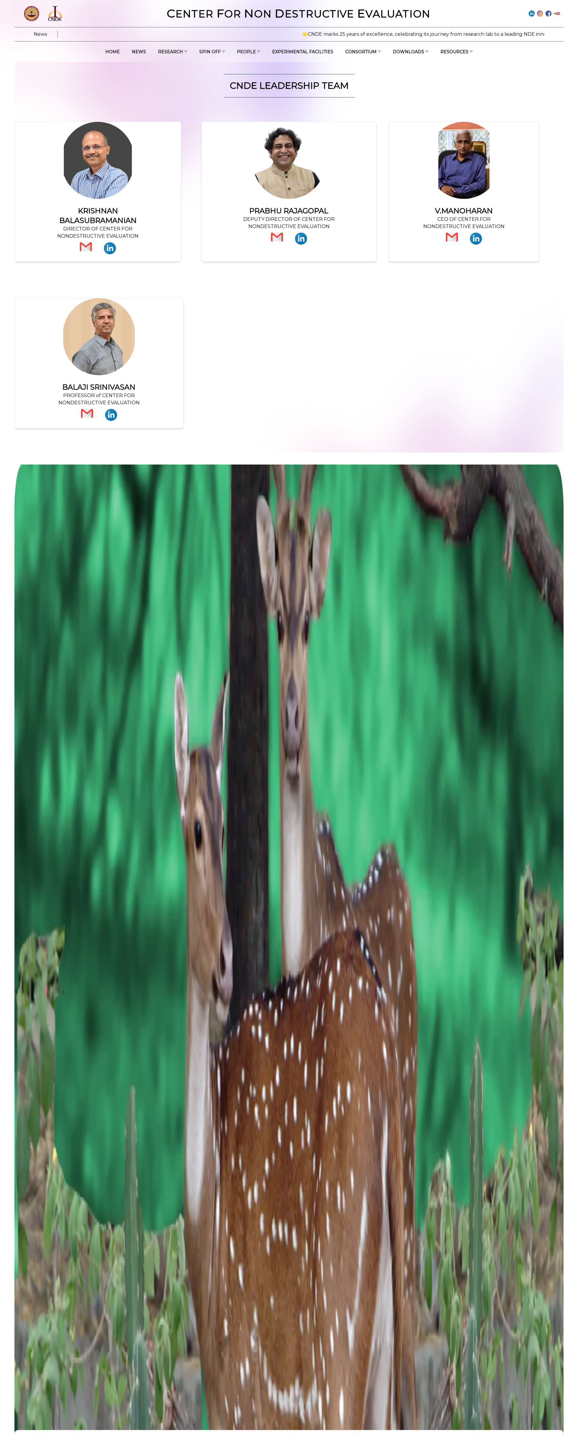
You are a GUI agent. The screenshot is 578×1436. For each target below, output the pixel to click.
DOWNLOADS (408, 51)
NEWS (139, 51)
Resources (454, 51)
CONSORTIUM (361, 51)
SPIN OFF (210, 51)
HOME (112, 51)
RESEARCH (170, 51)
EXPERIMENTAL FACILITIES (302, 51)
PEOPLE (246, 51)
